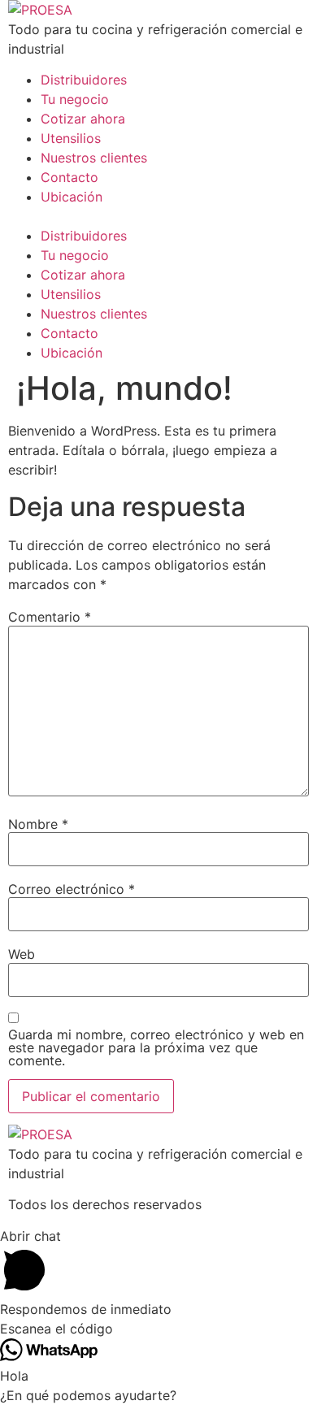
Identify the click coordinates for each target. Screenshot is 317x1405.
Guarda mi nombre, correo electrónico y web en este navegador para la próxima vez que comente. (156, 1047)
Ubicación (71, 197)
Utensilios (71, 138)
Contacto (69, 177)
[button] (158, 216)
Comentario (49, 616)
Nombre (38, 823)
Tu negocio (75, 99)
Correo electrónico (71, 888)
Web (21, 954)
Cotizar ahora (83, 119)
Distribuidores (84, 80)
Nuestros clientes (94, 158)
